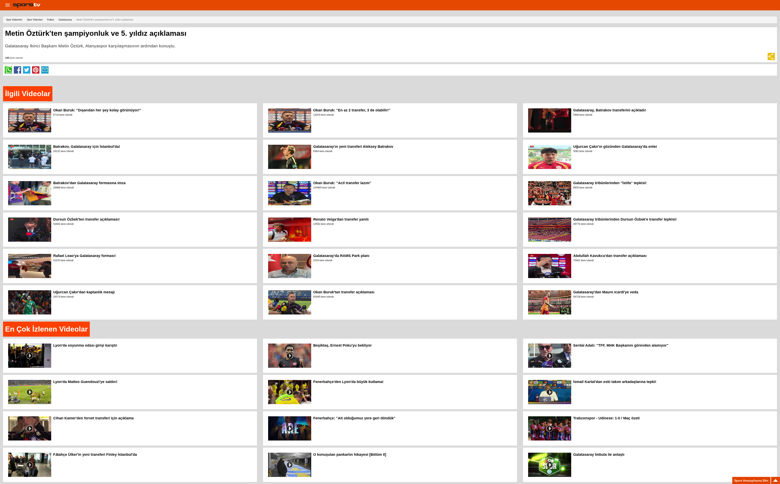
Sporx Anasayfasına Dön (751, 480)
